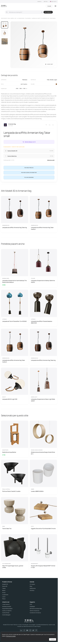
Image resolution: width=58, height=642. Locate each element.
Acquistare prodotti (7, 608)
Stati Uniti (53, 1)
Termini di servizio (34, 610)
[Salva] (46, 124)
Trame (4, 588)
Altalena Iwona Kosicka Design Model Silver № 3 (43, 453)
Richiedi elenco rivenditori (29, 172)
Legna (55, 79)
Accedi (49, 6)
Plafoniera (24, 79)
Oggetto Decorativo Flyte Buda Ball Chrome (43, 528)
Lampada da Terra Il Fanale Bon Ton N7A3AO (14, 321)
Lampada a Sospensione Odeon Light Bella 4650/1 (43, 400)
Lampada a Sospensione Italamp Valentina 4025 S (43, 281)
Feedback (32, 606)
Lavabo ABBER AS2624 (37, 491)
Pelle (48, 79)
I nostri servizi (6, 604)
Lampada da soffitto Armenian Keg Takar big (14, 227)
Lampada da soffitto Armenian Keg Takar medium (42, 228)
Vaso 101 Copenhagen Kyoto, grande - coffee (13, 566)
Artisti (4, 592)
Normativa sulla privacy (36, 608)
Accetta (53, 639)
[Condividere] (52, 124)
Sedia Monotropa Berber (9, 452)
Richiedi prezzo (29, 167)
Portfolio (32, 590)
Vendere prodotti (6, 606)
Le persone (5, 594)
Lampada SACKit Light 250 (9, 399)
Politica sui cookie (11, 636)
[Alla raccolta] (49, 124)
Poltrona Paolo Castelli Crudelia (11, 491)
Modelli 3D (5, 584)
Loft (22, 84)
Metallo (51, 79)
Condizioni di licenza (35, 612)
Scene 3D (4, 586)
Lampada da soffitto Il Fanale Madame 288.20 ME (41, 322)
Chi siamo (32, 584)
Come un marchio (6, 610)
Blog (31, 586)
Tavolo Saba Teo (6, 528)
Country (25, 84)
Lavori (3, 597)
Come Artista (5, 612)
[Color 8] (56, 84)
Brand (3, 590)
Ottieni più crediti (50, 160)
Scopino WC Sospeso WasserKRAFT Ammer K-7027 (43, 566)
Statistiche (33, 588)
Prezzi (4, 599)
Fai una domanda (29, 177)
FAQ (31, 604)
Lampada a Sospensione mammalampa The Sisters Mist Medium (14, 281)
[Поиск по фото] (42, 12)
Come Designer (6, 615)
